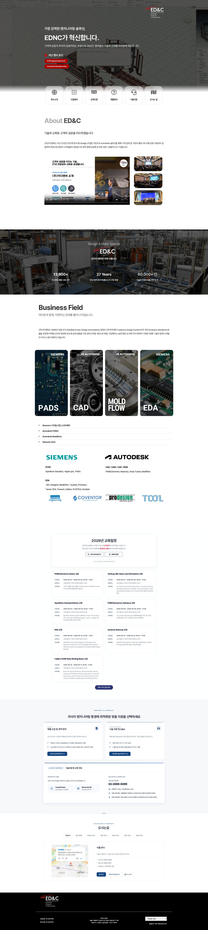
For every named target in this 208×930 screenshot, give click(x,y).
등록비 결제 (115, 554)
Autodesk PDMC (50, 431)
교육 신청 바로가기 (95, 554)
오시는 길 (153, 99)
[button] (104, 425)
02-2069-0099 (117, 784)
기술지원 (133, 99)
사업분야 (74, 99)
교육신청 (94, 99)
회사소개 (54, 99)
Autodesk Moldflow (52, 436)
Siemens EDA (48, 442)
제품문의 (114, 99)
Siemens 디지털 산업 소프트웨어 (56, 425)
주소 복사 (129, 874)
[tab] (68, 835)
